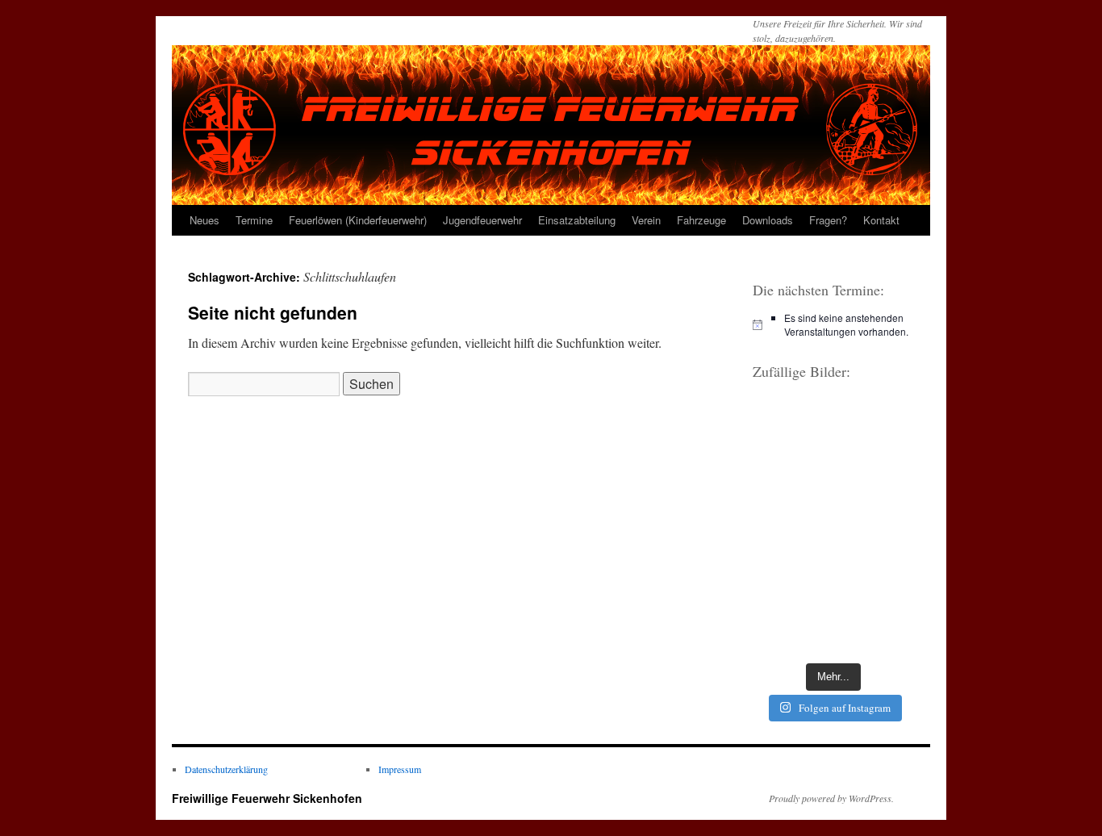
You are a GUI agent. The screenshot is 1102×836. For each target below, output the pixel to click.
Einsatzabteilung (577, 220)
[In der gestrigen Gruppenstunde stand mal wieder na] (791, 525)
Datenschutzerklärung (226, 769)
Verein (646, 220)
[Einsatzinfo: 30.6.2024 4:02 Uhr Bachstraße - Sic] (875, 577)
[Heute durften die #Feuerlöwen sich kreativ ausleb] (875, 525)
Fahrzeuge (701, 220)
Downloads (767, 220)
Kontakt (881, 220)
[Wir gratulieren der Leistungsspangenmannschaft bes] (875, 475)
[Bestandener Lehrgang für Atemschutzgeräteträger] (875, 424)
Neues (204, 220)
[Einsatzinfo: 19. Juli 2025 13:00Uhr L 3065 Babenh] (791, 424)
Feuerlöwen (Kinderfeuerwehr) (358, 220)
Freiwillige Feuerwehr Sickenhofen (267, 798)
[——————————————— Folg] (875, 628)
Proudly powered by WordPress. (831, 798)
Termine (254, 220)
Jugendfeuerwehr (482, 220)
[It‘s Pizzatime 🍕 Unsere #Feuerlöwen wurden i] (791, 475)
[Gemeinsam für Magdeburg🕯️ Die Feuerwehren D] (791, 628)
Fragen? (828, 220)
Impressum (399, 769)
